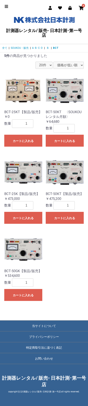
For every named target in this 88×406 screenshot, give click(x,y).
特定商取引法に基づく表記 (44, 347)
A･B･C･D (37, 47)
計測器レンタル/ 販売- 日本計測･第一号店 (44, 33)
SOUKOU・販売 (20, 47)
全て (4, 47)
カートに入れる (23, 141)
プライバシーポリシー (44, 336)
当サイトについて (44, 326)
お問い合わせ (44, 358)
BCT (56, 47)
